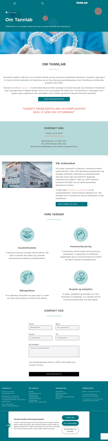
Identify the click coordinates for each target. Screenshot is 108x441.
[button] (8, 425)
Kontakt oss (33, 395)
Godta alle (70, 417)
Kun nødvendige (70, 423)
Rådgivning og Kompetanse (65, 396)
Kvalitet (58, 398)
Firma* (31, 324)
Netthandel (60, 391)
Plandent (24, 88)
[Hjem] (7, 12)
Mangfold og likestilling (38, 402)
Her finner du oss (35, 393)
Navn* (58, 324)
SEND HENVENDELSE (54, 374)
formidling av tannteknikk (77, 190)
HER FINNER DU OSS (67, 204)
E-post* (32, 334)
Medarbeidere (33, 396)
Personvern (33, 400)
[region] (48, 424)
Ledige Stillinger (35, 398)
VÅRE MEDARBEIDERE (54, 99)
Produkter (59, 395)
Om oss (31, 391)
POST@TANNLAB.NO (54, 136)
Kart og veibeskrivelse (10, 405)
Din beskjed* (34, 344)
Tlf (57, 334)
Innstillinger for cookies (70, 430)
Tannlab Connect (61, 393)
